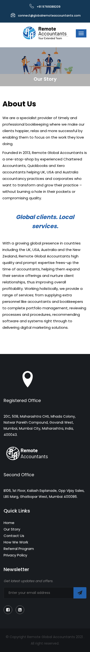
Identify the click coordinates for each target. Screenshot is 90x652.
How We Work (16, 542)
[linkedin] (20, 609)
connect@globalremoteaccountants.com (49, 15)
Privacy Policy (15, 555)
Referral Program (19, 548)
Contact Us (14, 535)
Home (9, 522)
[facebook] (8, 609)
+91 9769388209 (48, 7)
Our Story (12, 529)
